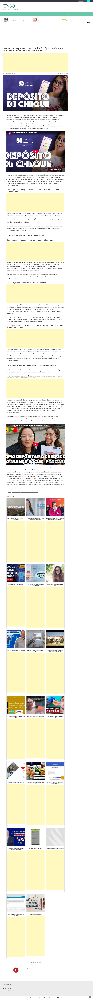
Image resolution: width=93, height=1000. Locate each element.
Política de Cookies (10, 990)
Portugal (35, 14)
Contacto (80, 14)
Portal (20, 14)
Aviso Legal (8, 988)
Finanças (13, 14)
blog (13, 73)
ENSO (9, 6)
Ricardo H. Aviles (26, 969)
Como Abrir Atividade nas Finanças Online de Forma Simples (18, 21)
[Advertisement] (46, 34)
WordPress (40, 998)
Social (48, 14)
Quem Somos (71, 14)
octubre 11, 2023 (7, 73)
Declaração (56, 14)
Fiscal (42, 14)
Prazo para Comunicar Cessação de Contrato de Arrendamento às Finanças (76, 21)
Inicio (6, 14)
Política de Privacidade (11, 987)
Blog (63, 14)
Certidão (27, 14)
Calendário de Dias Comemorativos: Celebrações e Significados (47, 21)
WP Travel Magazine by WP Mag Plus (53, 998)
